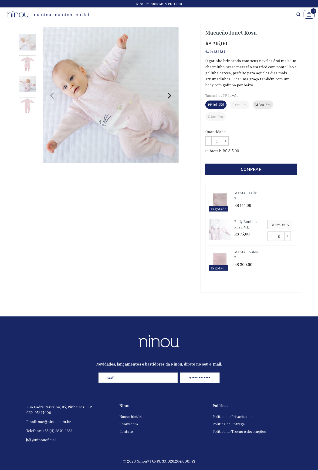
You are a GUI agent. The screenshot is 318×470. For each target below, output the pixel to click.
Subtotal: (213, 150)
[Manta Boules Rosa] (220, 260)
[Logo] (18, 14)
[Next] (169, 95)
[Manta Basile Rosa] (220, 201)
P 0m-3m (239, 105)
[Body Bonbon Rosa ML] (220, 229)
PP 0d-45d (216, 105)
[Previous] (52, 95)
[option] (110, 95)
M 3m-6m (263, 105)
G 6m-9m (215, 116)
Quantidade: (215, 131)
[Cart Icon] (309, 14)
